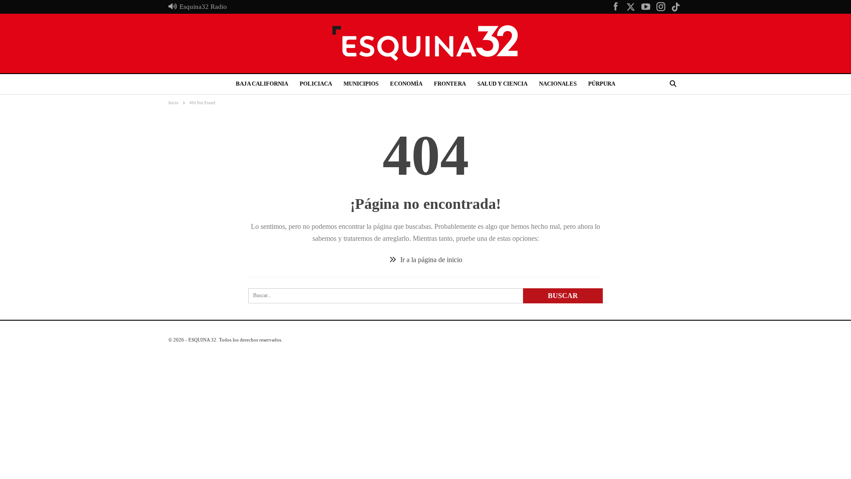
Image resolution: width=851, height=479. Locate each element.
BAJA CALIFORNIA (262, 83)
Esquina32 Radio (203, 6)
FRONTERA (450, 83)
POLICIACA (316, 83)
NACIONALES (558, 83)
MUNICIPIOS (361, 83)
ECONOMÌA (406, 83)
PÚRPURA (601, 83)
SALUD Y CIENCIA (502, 83)
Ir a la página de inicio (430, 259)
